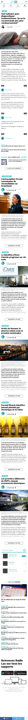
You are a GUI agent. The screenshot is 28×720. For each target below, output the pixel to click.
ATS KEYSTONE (10, 190)
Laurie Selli (9, 27)
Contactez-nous (20, 690)
